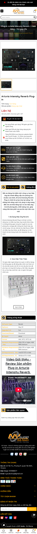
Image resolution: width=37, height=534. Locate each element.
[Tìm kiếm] (34, 17)
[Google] (25, 454)
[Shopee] (2, 517)
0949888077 (13, 471)
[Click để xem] (18, 60)
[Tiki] (10, 517)
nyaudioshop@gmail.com (14, 474)
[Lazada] (6, 517)
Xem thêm (18, 307)
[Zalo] (11, 454)
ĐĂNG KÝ (32, 509)
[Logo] (18, 11)
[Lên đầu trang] (33, 522)
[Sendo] (15, 517)
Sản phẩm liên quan (15, 410)
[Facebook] (16, 454)
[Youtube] (20, 454)
